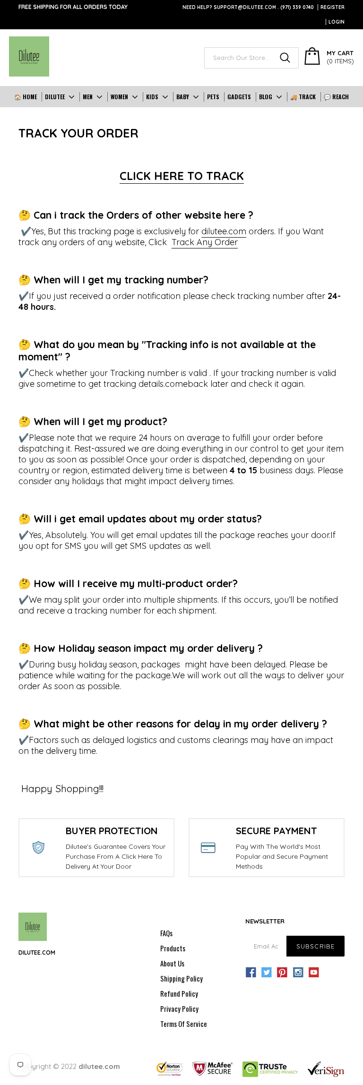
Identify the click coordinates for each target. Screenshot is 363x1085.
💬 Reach (336, 97)
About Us (172, 963)
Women (119, 97)
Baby (182, 97)
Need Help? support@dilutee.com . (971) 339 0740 (248, 7)
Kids (152, 97)
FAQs (166, 933)
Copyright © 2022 (69, 1066)
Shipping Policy (181, 978)
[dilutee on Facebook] (251, 972)
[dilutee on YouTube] (314, 972)
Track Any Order (205, 242)
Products (172, 948)
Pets (213, 97)
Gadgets (239, 97)
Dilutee (55, 97)
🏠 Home (25, 97)
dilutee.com (223, 231)
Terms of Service (183, 1023)
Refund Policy (179, 993)
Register (332, 7)
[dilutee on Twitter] (266, 972)
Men (88, 97)
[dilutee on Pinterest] (282, 972)
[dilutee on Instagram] (298, 972)
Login (336, 22)
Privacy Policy (179, 1008)
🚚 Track (303, 97)
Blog (265, 97)
